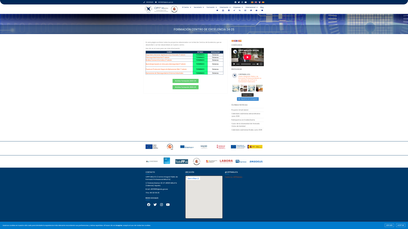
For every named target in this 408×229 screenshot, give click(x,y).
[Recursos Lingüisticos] (251, 10)
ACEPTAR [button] (400, 225)
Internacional (250, 7)
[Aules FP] (229, 10)
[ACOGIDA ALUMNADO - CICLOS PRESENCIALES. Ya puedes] (251, 88)
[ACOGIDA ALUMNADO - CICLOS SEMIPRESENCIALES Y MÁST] (235, 88)
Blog (262, 7)
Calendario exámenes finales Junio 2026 (246, 130)
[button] (186, 81)
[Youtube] (245, 2)
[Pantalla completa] (261, 64)
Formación (211, 7)
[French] (259, 2)
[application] (247, 57)
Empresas (237, 7)
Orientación (224, 7)
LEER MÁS (389, 225)
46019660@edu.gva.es (165, 2)
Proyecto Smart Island (239, 110)
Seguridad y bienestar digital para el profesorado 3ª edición (165, 55)
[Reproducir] (234, 64)
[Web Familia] (257, 10)
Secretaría (198, 7)
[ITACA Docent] (234, 10)
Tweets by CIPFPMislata (233, 177)
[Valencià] (252, 2)
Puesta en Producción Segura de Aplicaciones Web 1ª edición (166, 69)
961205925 (149, 2)
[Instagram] (242, 2)
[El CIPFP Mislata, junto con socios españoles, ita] (243, 88)
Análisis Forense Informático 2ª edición (159, 60)
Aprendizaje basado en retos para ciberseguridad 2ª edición (166, 64)
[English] (256, 2)
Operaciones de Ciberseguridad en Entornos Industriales (164, 73)
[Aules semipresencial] (223, 10)
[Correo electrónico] (262, 10)
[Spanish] (263, 2)
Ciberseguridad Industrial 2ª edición (157, 57)
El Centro (185, 7)
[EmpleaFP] (245, 10)
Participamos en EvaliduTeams (243, 120)
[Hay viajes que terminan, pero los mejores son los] (259, 88)
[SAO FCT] (240, 10)
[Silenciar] (258, 64)
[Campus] (217, 10)
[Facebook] (235, 2)
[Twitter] (239, 2)
